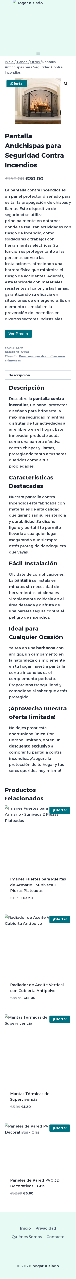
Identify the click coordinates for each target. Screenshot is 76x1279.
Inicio (25, 1228)
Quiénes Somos (27, 1236)
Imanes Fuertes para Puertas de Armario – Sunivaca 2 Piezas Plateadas (38, 885)
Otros (25, 351)
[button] (66, 83)
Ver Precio (18, 334)
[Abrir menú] (38, 53)
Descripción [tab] (19, 375)
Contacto (55, 1236)
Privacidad (45, 1228)
